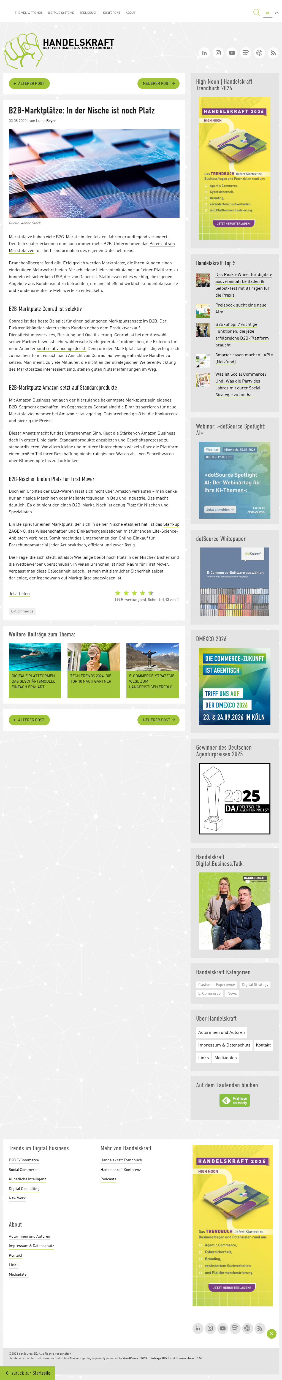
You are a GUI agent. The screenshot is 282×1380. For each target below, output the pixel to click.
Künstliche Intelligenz (27, 1179)
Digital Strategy (255, 985)
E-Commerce (22, 611)
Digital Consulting (24, 1189)
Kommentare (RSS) (189, 1358)
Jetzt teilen (19, 594)
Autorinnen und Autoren (221, 1033)
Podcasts (108, 1179)
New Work (17, 1198)
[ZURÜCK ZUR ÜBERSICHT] (272, 1334)
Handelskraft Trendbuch (121, 1160)
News (232, 994)
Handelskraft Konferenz (121, 1170)
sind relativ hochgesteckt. (61, 349)
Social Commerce (23, 1170)
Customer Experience (216, 985)
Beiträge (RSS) (159, 1358)
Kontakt (263, 1045)
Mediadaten (226, 1058)
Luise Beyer (46, 121)
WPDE (144, 1358)
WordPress (130, 1358)
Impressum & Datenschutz (224, 1045)
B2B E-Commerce (24, 1160)
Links (203, 1058)
